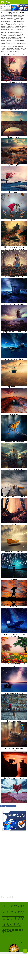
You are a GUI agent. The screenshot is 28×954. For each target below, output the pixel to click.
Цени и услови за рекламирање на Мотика (16, 938)
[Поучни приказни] (15, 925)
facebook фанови (12, 931)
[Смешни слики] (15, 912)
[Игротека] (15, 906)
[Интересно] (8, 918)
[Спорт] (8, 925)
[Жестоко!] (19, 912)
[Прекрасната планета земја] (19, 918)
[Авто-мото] (19, 925)
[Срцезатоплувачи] (4, 912)
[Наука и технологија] (11, 918)
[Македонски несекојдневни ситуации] (8, 906)
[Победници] (22, 918)
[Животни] (11, 925)
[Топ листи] (4, 925)
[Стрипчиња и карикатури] (4, 918)
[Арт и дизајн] (22, 912)
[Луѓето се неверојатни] (11, 912)
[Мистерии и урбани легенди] (11, 906)
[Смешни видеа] (4, 906)
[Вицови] (22, 906)
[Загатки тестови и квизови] (8, 912)
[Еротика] (19, 906)
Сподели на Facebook (9, 806)
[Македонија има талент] (15, 918)
